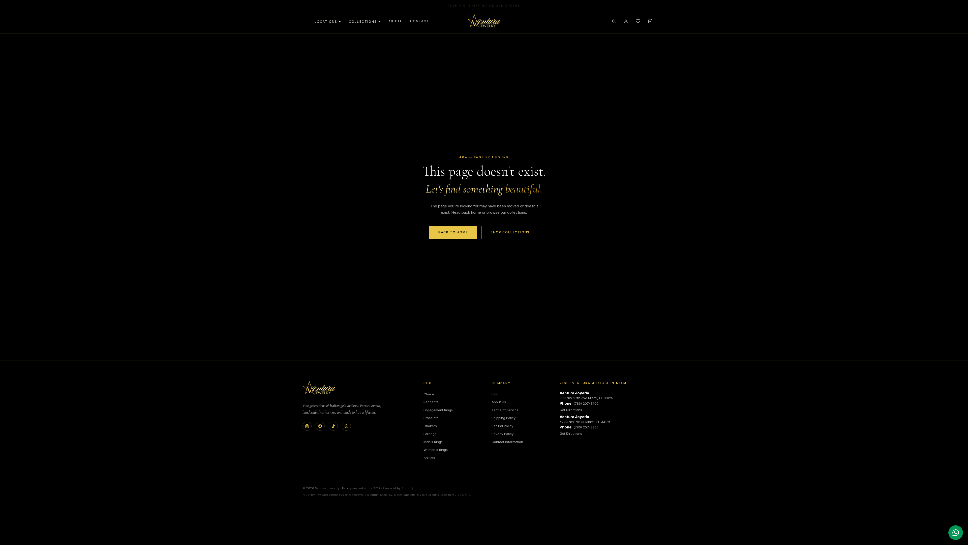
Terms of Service (505, 410)
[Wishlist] (638, 21)
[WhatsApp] (346, 426)
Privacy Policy (502, 434)
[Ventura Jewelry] (319, 388)
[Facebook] (320, 426)
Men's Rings (433, 442)
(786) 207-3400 (585, 403)
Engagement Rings (438, 410)
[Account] (626, 21)
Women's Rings (436, 450)
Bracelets (431, 418)
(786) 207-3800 (585, 427)
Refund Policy (502, 426)
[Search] (614, 21)
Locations (326, 21)
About (395, 21)
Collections (363, 21)
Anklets (429, 458)
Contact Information (507, 442)
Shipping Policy (504, 418)
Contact (419, 21)
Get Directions (571, 410)
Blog (495, 394)
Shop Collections (510, 232)
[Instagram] (307, 426)
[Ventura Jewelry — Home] (483, 21)
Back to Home (453, 232)
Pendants (431, 402)
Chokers (430, 426)
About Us (499, 402)
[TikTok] (333, 426)
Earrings (430, 434)
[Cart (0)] (650, 21)
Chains (429, 394)
